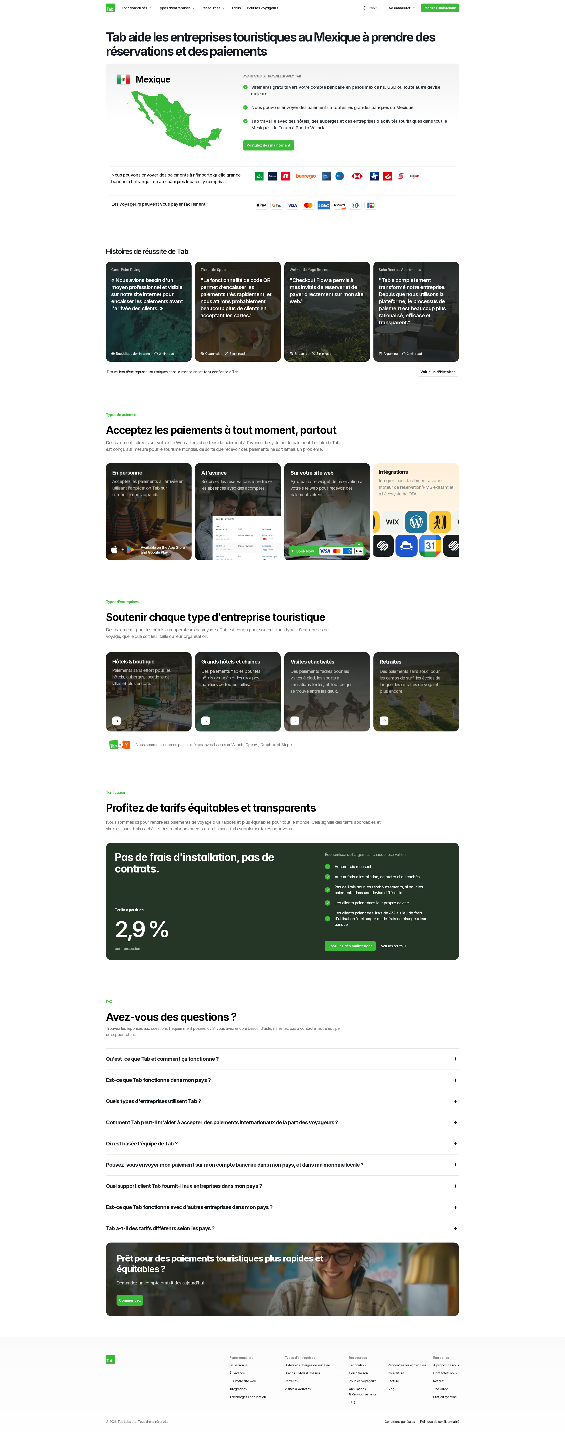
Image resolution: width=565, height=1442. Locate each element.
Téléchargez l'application (248, 1397)
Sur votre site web (243, 1381)
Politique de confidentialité (439, 1421)
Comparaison (358, 1373)
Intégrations (238, 1389)
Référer (438, 1381)
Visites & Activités (298, 1389)
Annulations (357, 1389)
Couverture (396, 1373)
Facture (393, 1381)
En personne (238, 1365)
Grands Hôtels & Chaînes (302, 1373)
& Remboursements (363, 1394)
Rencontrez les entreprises (407, 1365)
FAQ (352, 1402)
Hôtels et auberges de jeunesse (307, 1365)
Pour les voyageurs (362, 1381)
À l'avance (237, 1373)
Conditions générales (400, 1421)
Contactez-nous (445, 1373)
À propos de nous (446, 1365)
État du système (445, 1397)
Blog (391, 1389)
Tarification (357, 1365)
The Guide (440, 1389)
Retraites (291, 1381)
